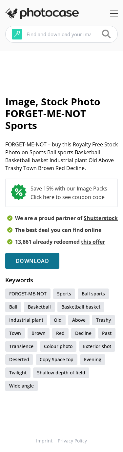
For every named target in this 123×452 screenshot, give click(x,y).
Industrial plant (26, 320)
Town (15, 333)
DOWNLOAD (32, 260)
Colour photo (58, 346)
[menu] (114, 13)
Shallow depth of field (61, 372)
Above (79, 320)
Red (60, 333)
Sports (64, 293)
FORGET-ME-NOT (28, 293)
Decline (83, 333)
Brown (38, 333)
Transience (21, 346)
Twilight (18, 372)
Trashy (103, 320)
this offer (93, 241)
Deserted (19, 359)
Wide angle (21, 386)
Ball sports (93, 293)
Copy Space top (56, 359)
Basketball (39, 307)
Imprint (44, 441)
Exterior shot (97, 346)
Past (107, 333)
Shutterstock (101, 218)
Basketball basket (80, 307)
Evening (92, 359)
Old (58, 320)
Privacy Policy (72, 441)
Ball (13, 307)
